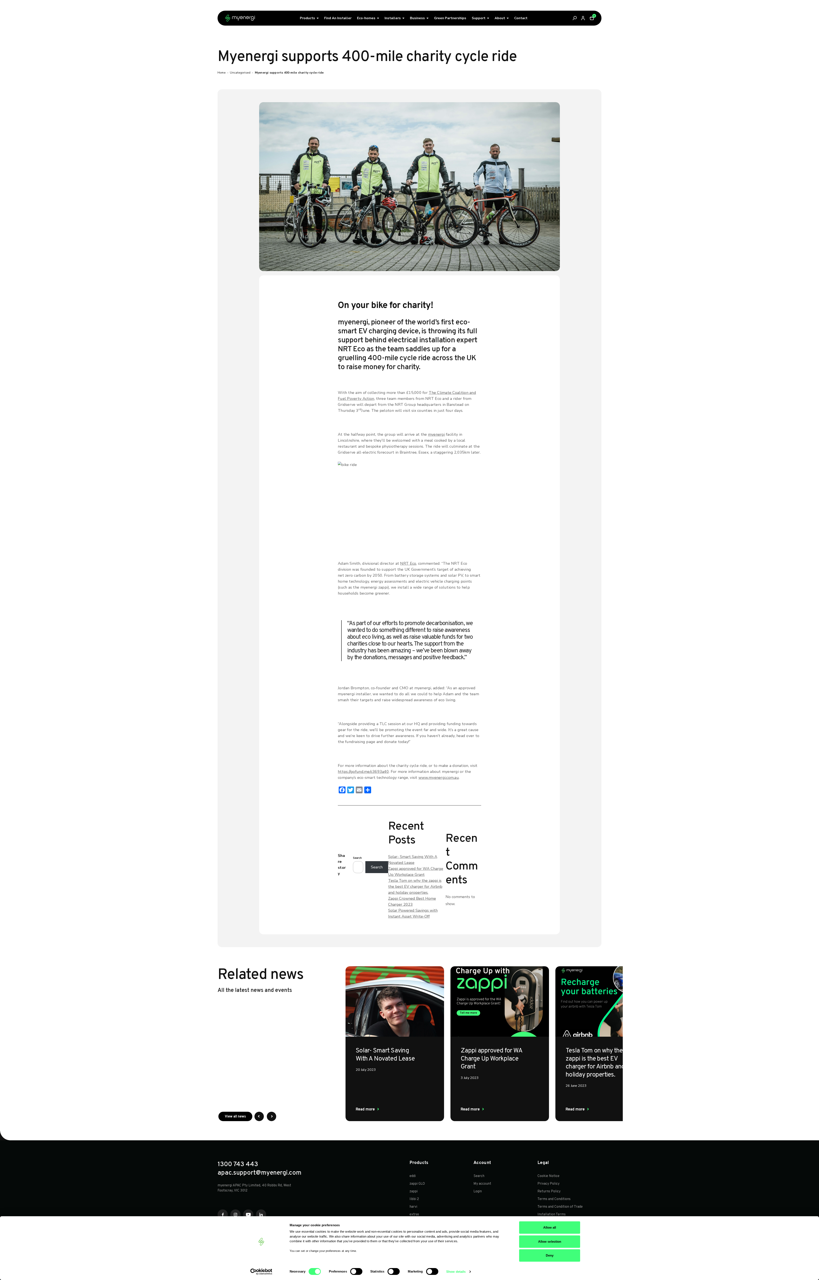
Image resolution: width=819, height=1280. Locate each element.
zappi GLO (417, 1184)
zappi (414, 1191)
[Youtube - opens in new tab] (248, 1214)
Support (478, 18)
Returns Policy (549, 1191)
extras (414, 1214)
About (500, 18)
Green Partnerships (450, 18)
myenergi (436, 434)
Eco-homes (366, 18)
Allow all (549, 1227)
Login (477, 1191)
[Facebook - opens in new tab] (223, 1214)
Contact (520, 18)
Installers (393, 18)
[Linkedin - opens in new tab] (261, 1214)
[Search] (575, 18)
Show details (456, 1271)
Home (222, 73)
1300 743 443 (238, 1164)
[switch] (356, 1271)
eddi (413, 1176)
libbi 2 (414, 1199)
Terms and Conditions (554, 1199)
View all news (238, 1116)
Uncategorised (240, 73)
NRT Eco (408, 563)
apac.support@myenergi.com (259, 1173)
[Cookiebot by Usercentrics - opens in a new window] (261, 1271)
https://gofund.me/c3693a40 (363, 771)
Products (307, 18)
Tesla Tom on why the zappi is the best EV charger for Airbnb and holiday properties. (415, 886)
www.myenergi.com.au (438, 777)
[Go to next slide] (271, 1116)
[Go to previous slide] (259, 1116)
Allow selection (549, 1241)
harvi (413, 1207)
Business (417, 18)
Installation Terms (551, 1214)
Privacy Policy (548, 1184)
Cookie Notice (548, 1176)
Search (357, 858)
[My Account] (583, 18)
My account (482, 1184)
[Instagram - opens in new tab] (235, 1214)
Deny (549, 1255)
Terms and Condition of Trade (560, 1207)
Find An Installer (337, 18)
